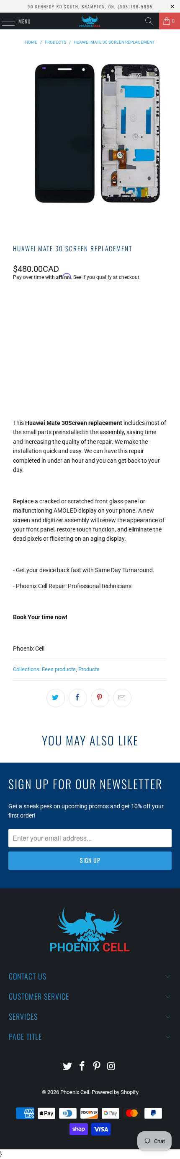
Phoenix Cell (74, 1092)
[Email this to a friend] (122, 698)
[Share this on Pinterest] (100, 698)
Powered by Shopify (115, 1092)
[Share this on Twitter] (55, 698)
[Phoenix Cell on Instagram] (111, 1067)
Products (89, 669)
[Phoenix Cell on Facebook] (82, 1067)
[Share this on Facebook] (78, 698)
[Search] (149, 21)
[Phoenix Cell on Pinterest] (97, 1067)
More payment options (90, 382)
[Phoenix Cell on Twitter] (68, 1067)
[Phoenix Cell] (90, 21)
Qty (17, 300)
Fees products (59, 669)
